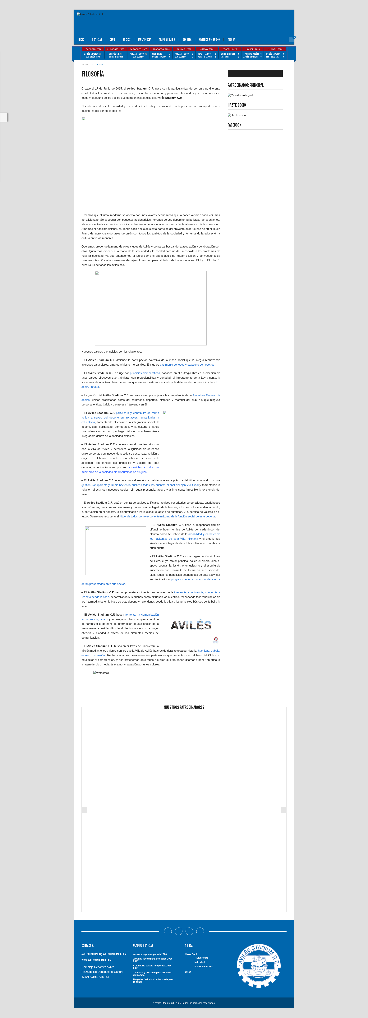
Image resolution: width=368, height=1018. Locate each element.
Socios (127, 39)
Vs (92, 55)
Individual (200, 962)
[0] (291, 39)
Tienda (231, 39)
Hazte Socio (191, 954)
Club (112, 39)
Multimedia (144, 39)
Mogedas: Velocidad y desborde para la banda (153, 980)
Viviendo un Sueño (209, 39)
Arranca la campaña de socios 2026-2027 (153, 960)
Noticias (97, 39)
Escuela (187, 39)
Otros (188, 972)
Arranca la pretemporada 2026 (150, 954)
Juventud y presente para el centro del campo (152, 973)
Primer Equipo (167, 39)
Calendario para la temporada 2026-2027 (152, 967)
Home (85, 64)
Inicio (81, 39)
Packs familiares (204, 966)
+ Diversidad (201, 958)
